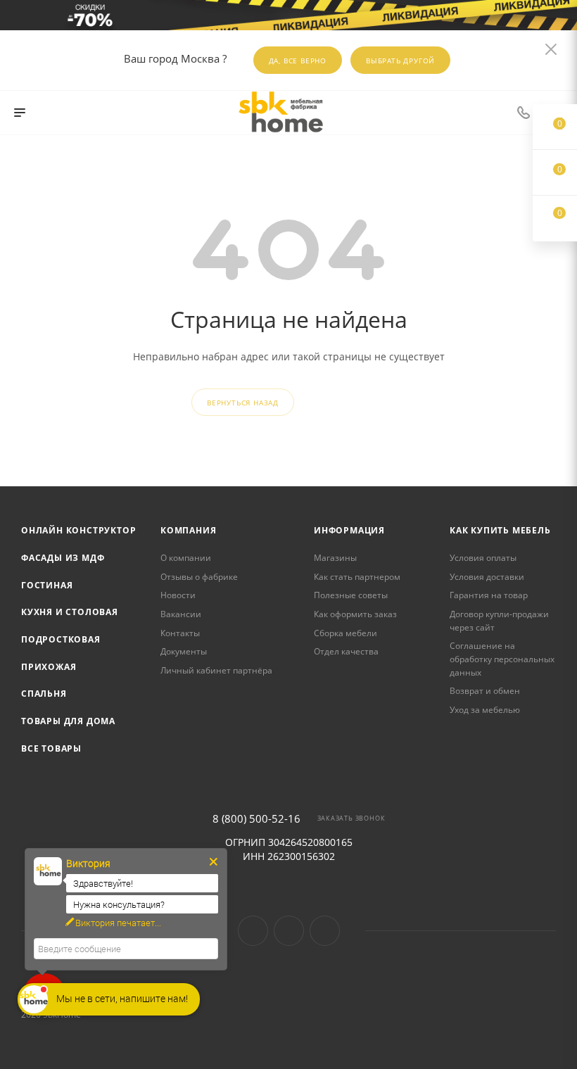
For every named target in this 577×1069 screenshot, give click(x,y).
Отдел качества (346, 651)
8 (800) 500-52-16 (256, 819)
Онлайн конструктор (78, 530)
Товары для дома (68, 721)
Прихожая (48, 667)
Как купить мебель (500, 530)
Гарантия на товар (489, 595)
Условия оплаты (483, 558)
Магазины (335, 558)
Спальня (44, 694)
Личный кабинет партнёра (216, 670)
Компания (188, 530)
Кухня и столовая (69, 612)
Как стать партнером (357, 577)
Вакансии (180, 614)
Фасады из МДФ (62, 558)
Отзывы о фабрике (199, 577)
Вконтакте (253, 931)
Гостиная (46, 585)
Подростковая (61, 639)
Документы (183, 651)
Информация (349, 530)
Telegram (289, 931)
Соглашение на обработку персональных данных (502, 659)
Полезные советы (351, 595)
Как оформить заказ (355, 614)
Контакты (180, 633)
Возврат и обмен (485, 691)
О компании (185, 558)
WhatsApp (325, 931)
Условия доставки (487, 577)
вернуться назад (243, 402)
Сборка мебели (345, 633)
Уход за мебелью (485, 710)
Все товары (51, 748)
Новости (178, 595)
